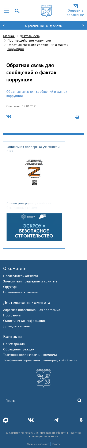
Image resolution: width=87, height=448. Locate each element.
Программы (12, 315)
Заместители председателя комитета (30, 281)
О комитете (14, 268)
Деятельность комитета (26, 302)
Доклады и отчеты (16, 326)
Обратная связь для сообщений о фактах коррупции (37, 47)
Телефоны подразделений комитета (30, 355)
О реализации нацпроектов (43, 26)
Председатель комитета (20, 276)
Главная (9, 36)
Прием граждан (15, 344)
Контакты (12, 336)
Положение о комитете (20, 292)
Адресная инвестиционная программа (31, 310)
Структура (10, 287)
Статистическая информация (24, 321)
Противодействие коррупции (29, 40)
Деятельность (29, 36)
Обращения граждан (18, 349)
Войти (56, 444)
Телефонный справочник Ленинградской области (40, 360)
